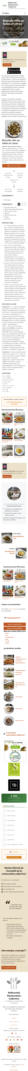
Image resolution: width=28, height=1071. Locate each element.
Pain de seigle (18, 696)
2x (21, 204)
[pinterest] (12, 1033)
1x (18, 204)
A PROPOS (14, 1018)
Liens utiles (14, 1025)
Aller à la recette (14, 69)
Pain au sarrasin (19, 720)
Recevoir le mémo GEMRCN (14, 628)
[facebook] (10, 1040)
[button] (25, 13)
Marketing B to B (13, 618)
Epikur (22, 1064)
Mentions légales (14, 1070)
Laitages (7, 641)
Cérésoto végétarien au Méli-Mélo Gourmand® (20, 672)
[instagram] (16, 1033)
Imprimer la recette (14, 72)
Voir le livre (7, 65)
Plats (6, 635)
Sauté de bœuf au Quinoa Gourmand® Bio (20, 684)
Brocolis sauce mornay (10, 552)
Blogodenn (14, 1066)
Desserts (7, 643)
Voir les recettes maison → (14, 857)
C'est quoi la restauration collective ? (15, 734)
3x (24, 204)
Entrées (7, 633)
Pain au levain (18, 708)
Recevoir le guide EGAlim (14, 624)
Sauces (6, 639)
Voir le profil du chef (9, 967)
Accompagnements (9, 637)
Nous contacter (14, 1021)
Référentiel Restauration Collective (13, 5)
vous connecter (13, 609)
